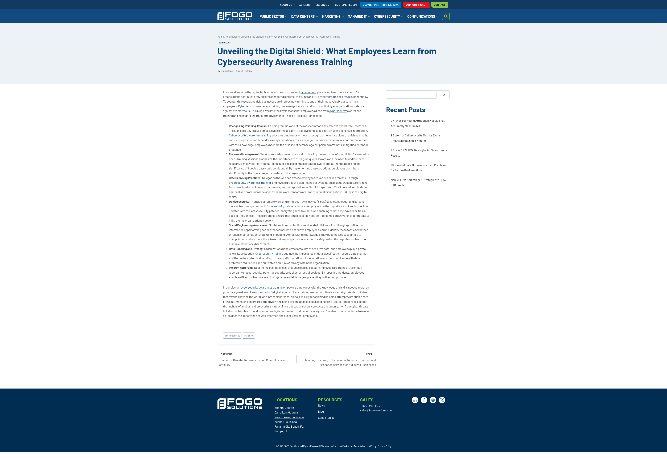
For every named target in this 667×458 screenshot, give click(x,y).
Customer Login (346, 4)
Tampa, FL (281, 431)
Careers (304, 4)
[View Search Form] (446, 16)
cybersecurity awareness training (262, 287)
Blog (321, 411)
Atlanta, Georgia (284, 407)
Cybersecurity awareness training (250, 135)
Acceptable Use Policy (365, 446)
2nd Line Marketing (342, 446)
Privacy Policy (384, 446)
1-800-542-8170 (370, 405)
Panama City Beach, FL (289, 426)
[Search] (443, 95)
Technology (224, 42)
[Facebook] (424, 400)
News (321, 405)
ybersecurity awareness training (250, 182)
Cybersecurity (247, 106)
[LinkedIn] (415, 400)
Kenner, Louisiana (285, 421)
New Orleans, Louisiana (289, 417)
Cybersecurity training (280, 206)
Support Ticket (416, 4)
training (248, 335)
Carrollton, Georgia (286, 412)
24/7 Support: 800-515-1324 (381, 4)
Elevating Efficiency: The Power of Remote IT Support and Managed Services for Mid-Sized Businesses (339, 359)
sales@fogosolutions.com (376, 410)
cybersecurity (309, 92)
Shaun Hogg (227, 70)
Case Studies (326, 417)
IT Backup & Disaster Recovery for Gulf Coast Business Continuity (251, 359)
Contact (440, 4)
